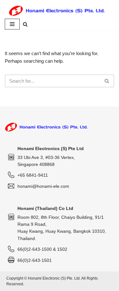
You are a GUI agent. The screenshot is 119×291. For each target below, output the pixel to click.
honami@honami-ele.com (43, 186)
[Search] (25, 24)
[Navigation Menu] (12, 24)
